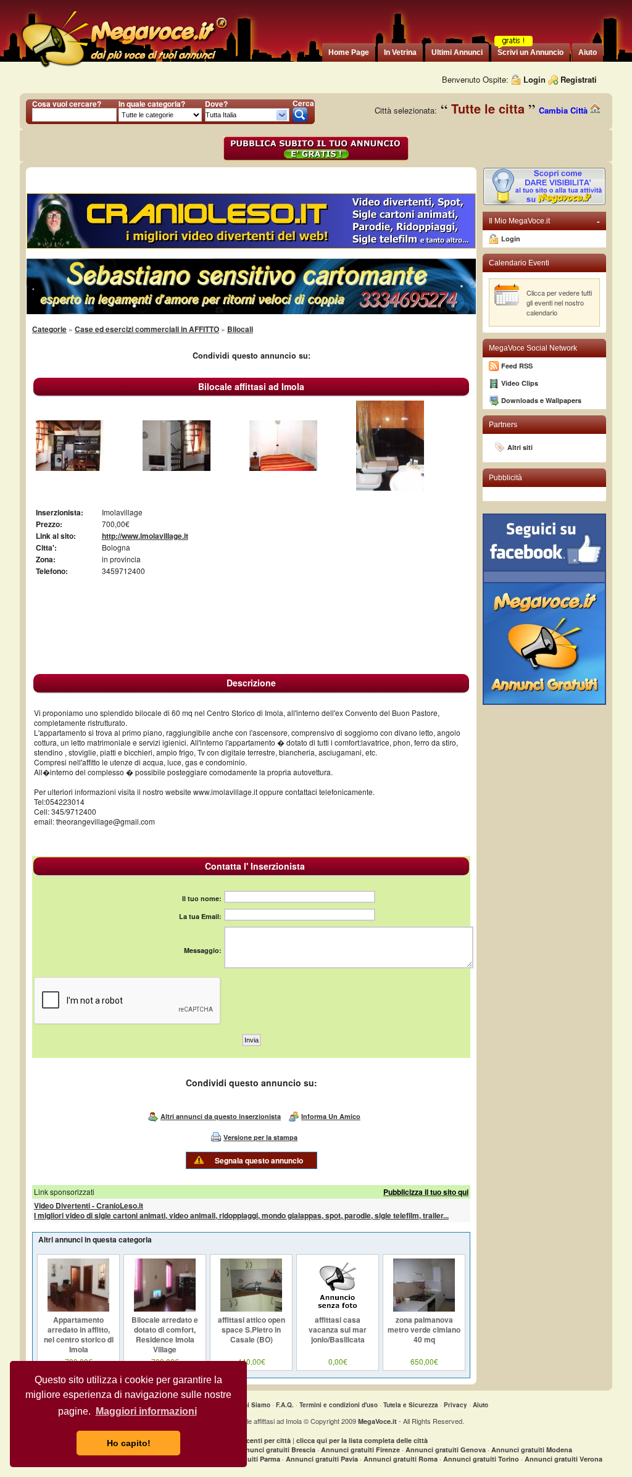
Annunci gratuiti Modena (531, 1449)
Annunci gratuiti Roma (401, 1458)
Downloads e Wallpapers (541, 400)
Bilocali (240, 329)
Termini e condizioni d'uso (338, 1404)
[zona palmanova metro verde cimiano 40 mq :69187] (424, 1308)
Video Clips (519, 383)
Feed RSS (517, 365)
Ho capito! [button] (129, 1443)
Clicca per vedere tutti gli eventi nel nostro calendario (559, 302)
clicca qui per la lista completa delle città (362, 1440)
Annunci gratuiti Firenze (360, 1449)
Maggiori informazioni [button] (146, 1411)
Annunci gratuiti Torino (481, 1458)
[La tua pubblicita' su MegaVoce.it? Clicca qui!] (544, 203)
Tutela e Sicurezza (410, 1404)
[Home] (123, 67)
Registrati (578, 79)
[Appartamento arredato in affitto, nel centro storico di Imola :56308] (78, 1308)
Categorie (49, 329)
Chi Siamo (254, 1404)
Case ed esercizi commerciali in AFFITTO (147, 329)
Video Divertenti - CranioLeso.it (88, 1205)
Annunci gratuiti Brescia (275, 1449)
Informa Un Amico (330, 1116)
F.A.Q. (285, 1404)
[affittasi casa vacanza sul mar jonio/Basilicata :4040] (337, 1308)
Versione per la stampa (260, 1137)
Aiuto (480, 1404)
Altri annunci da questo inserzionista (220, 1116)
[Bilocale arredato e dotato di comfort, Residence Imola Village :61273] (165, 1308)
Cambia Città (564, 110)
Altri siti (520, 447)
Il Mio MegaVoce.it (544, 221)
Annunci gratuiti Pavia (322, 1458)
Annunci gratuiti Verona (563, 1458)
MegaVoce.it (377, 1421)
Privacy (455, 1404)
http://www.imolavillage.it (145, 535)
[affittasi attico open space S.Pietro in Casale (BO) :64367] (251, 1308)
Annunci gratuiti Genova (445, 1449)
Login (534, 79)
